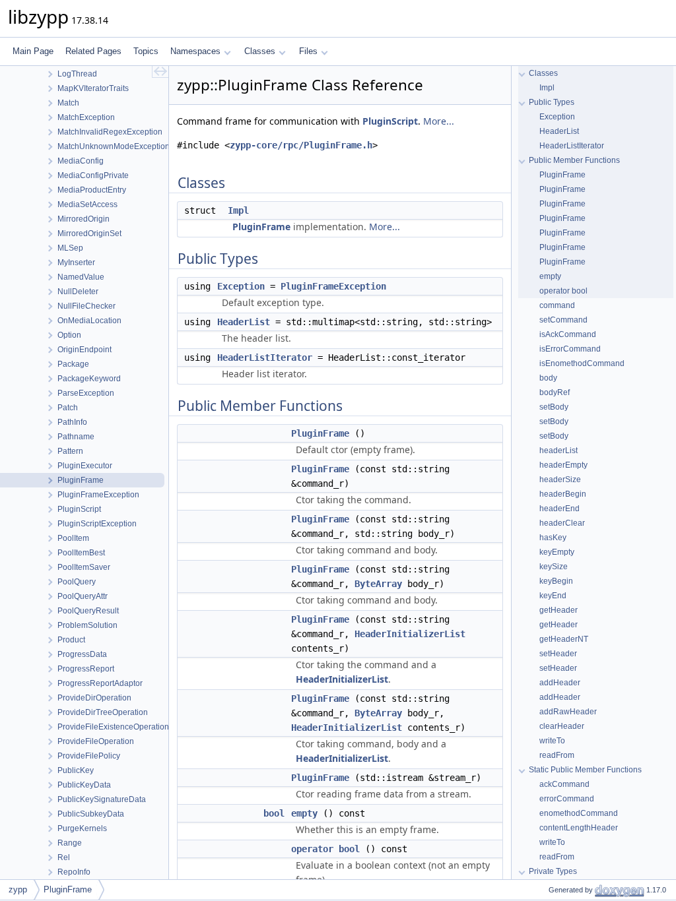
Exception (241, 286)
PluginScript (390, 121)
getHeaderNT (563, 639)
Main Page (33, 51)
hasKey (552, 537)
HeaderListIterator (264, 357)
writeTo (552, 740)
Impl (238, 210)
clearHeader (561, 726)
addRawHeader (568, 711)
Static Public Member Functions (585, 769)
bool (274, 813)
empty (304, 813)
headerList (558, 450)
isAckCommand (567, 334)
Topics (145, 51)
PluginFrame (261, 226)
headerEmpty (563, 465)
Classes (259, 51)
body (548, 378)
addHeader (559, 682)
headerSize (560, 479)
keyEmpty (556, 552)
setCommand (563, 320)
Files (308, 51)
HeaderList (243, 322)
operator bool (325, 849)
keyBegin (556, 581)
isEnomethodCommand (582, 363)
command (557, 305)
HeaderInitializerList (410, 634)
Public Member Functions (574, 160)
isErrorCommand (570, 349)
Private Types (553, 871)
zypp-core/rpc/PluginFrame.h (301, 145)
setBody (553, 407)
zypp (18, 889)
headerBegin (562, 494)
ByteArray (378, 583)
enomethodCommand (578, 813)
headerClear (562, 523)
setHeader (558, 653)
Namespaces (195, 51)
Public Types (551, 102)
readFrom (556, 755)
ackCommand (564, 784)
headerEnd (559, 508)
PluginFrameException (333, 286)
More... (438, 121)
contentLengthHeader (578, 827)
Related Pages (93, 51)
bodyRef (554, 392)
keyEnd (552, 595)
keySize (553, 566)
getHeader (558, 610)
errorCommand (566, 798)
